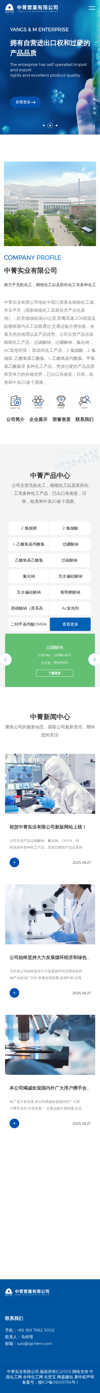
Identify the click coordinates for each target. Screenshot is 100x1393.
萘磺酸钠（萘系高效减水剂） (29, 610)
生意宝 (50, 1376)
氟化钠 (29, 576)
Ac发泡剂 (70, 608)
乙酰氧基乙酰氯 (29, 560)
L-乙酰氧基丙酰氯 (29, 544)
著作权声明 (84, 1376)
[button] (48, 242)
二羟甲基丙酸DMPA (29, 624)
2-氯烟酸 (70, 528)
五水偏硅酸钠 (29, 592)
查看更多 (70, 624)
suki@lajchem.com (34, 1343)
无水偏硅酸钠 (70, 576)
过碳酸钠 (69, 560)
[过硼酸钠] (18, 646)
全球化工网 (33, 1376)
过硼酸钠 (70, 544)
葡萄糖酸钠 (70, 592)
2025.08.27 (81, 862)
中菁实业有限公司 (21, 302)
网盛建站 (65, 1376)
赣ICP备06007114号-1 (58, 1382)
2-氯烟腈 (29, 528)
